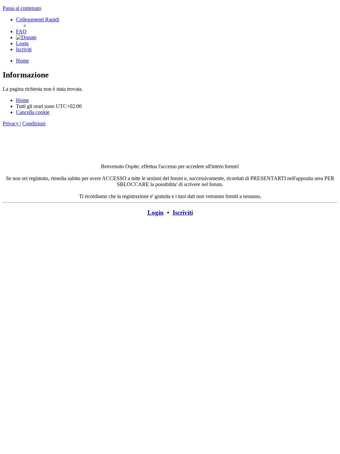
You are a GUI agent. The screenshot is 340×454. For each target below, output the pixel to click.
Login (155, 212)
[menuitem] (21, 31)
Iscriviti (183, 212)
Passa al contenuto (22, 8)
